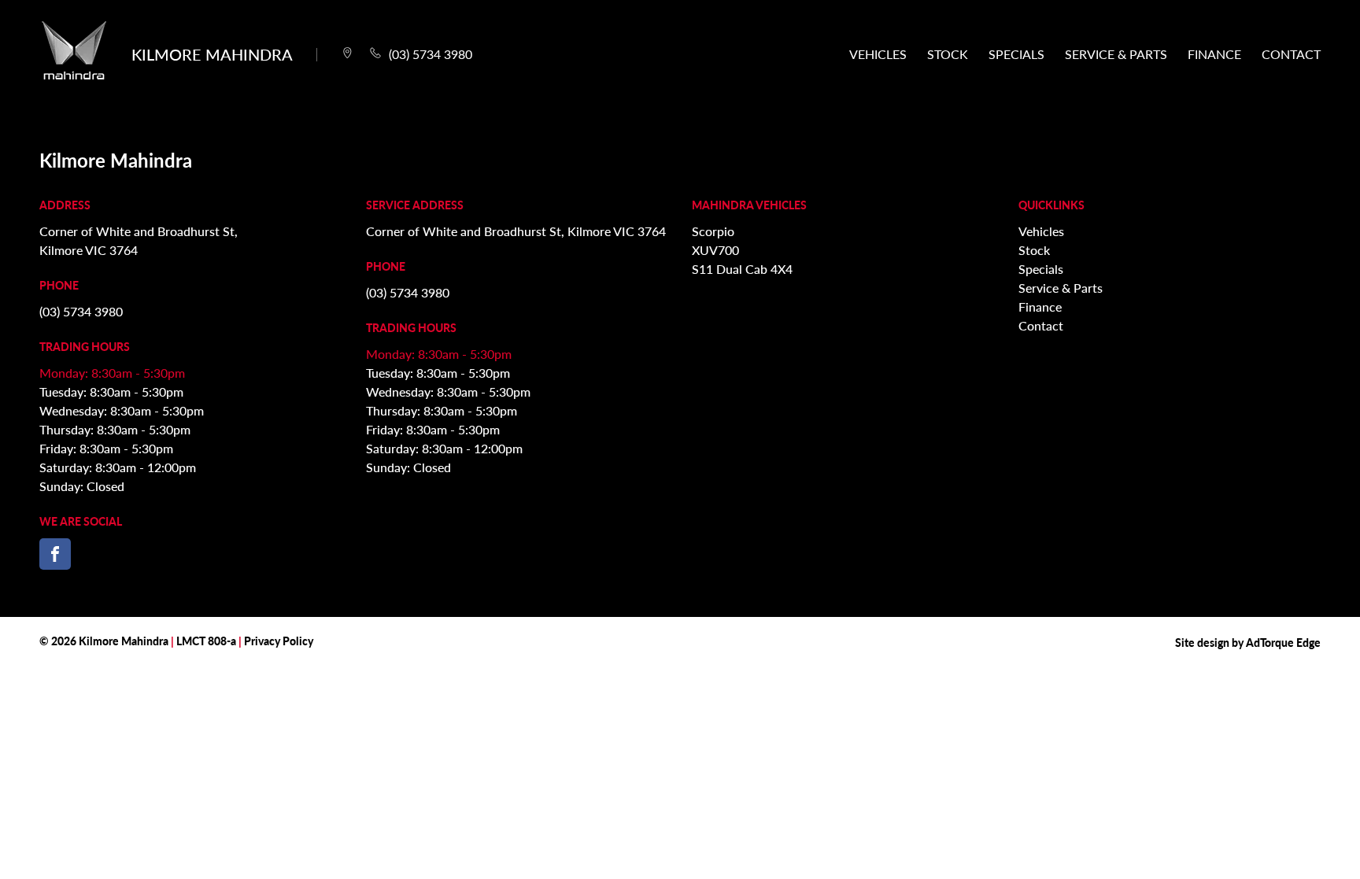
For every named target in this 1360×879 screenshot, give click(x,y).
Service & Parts (1116, 54)
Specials (1016, 54)
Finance (1214, 54)
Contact (1291, 54)
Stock (947, 54)
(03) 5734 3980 (81, 311)
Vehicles (878, 54)
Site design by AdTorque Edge (1248, 642)
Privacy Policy (278, 640)
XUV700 (715, 250)
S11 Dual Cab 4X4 (742, 269)
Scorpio (713, 231)
